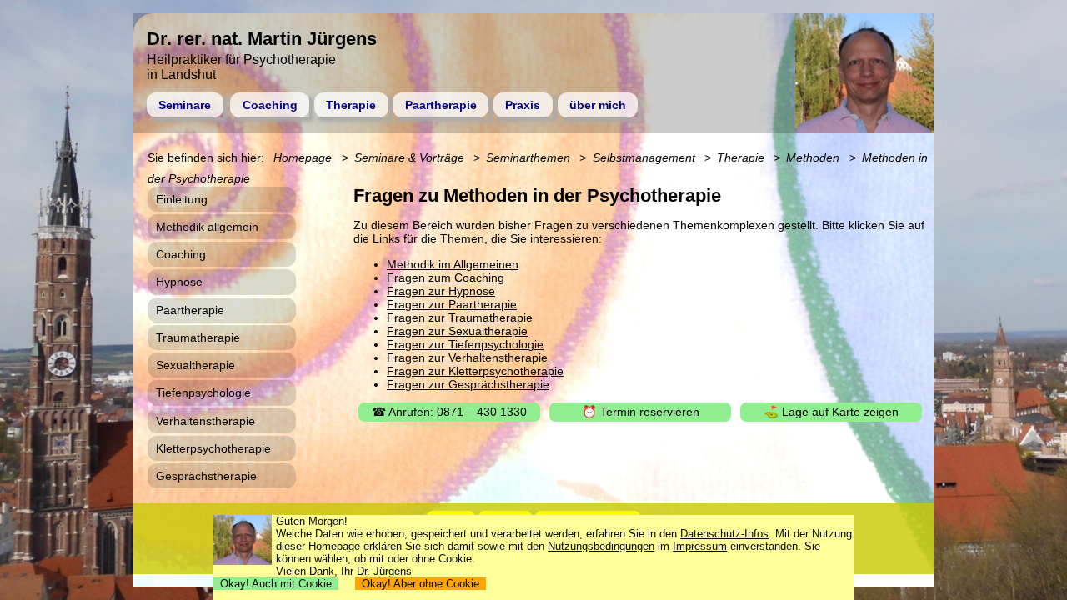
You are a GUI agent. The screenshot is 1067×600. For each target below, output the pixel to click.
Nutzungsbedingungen (601, 546)
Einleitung (182, 199)
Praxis (522, 105)
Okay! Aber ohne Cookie (420, 584)
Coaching (270, 105)
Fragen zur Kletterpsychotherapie (475, 371)
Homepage (302, 157)
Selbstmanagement (644, 157)
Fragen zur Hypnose (441, 291)
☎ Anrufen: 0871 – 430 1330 (449, 411)
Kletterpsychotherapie (213, 448)
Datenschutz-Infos (724, 534)
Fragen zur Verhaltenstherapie (467, 357)
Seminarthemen (528, 157)
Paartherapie (441, 105)
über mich (597, 105)
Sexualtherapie (195, 365)
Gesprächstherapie (206, 475)
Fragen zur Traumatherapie (460, 317)
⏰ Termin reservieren (640, 411)
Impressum (700, 546)
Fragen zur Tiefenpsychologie (465, 344)
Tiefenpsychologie (203, 392)
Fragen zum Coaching (445, 277)
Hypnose (179, 281)
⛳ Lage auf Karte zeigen (831, 411)
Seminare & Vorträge (409, 157)
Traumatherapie (198, 337)
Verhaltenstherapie (205, 421)
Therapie (351, 105)
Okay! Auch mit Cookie (275, 584)
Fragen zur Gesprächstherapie (468, 384)
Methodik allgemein (207, 226)
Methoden (812, 157)
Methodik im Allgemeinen (452, 264)
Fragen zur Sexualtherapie (457, 331)
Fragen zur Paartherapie (452, 304)
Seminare (184, 105)
